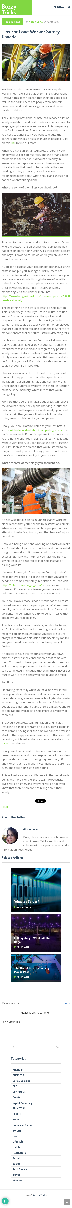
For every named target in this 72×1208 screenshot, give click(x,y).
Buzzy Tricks (9, 9)
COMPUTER (19, 1092)
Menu (57, 7)
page (5, 743)
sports (16, 1163)
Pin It (5, 807)
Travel (16, 1174)
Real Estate (19, 1152)
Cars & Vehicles (21, 1080)
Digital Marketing (22, 1103)
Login (66, 1003)
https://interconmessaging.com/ (22, 585)
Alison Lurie (36, 21)
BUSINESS (18, 1075)
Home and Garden (23, 1125)
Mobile (16, 1147)
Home (16, 1119)
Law (15, 1136)
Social (16, 1158)
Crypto (17, 1097)
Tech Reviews (12, 21)
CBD (15, 1086)
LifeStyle (18, 1141)
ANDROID (18, 1069)
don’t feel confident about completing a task (34, 430)
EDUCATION (19, 1108)
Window (17, 1180)
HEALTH (17, 1114)
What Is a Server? (26, 901)
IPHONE (17, 1130)
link (13, 143)
